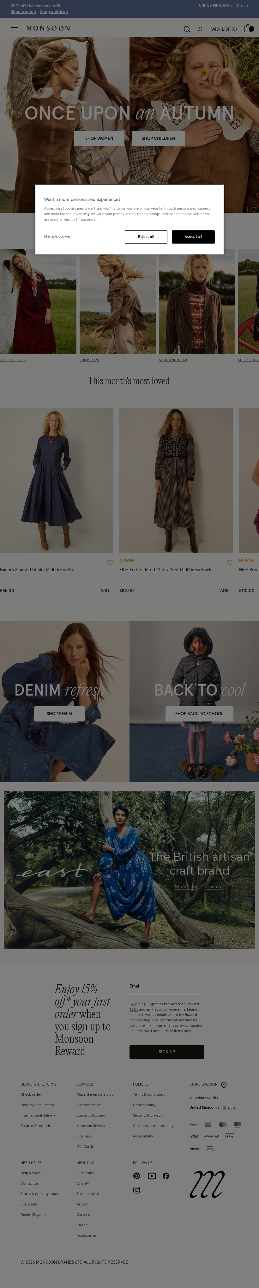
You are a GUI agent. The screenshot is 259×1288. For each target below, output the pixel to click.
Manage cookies (57, 236)
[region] (129, 219)
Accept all (193, 236)
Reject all (146, 236)
